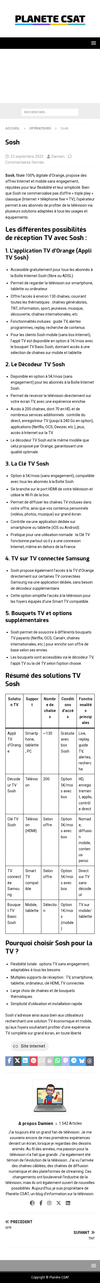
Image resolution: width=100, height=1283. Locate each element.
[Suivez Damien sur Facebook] (38, 1203)
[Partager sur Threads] (90, 1061)
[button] (93, 43)
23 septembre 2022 (26, 156)
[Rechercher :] (50, 112)
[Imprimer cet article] (50, 1061)
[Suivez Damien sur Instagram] (47, 1203)
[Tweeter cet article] (17, 1061)
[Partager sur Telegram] (74, 1061)
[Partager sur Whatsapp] (58, 1061)
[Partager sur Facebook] (9, 1061)
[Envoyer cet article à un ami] (42, 1061)
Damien (58, 156)
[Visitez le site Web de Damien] (32, 1203)
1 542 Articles (70, 1123)
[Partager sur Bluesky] (82, 1061)
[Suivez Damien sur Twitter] (56, 1203)
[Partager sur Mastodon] (66, 1061)
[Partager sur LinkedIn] (25, 1061)
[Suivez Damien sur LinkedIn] (66, 1203)
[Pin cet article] (34, 1061)
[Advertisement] (50, 77)
